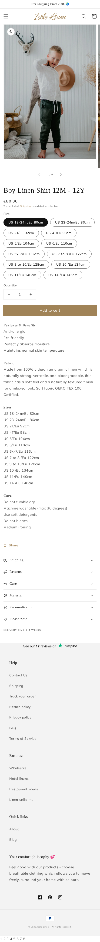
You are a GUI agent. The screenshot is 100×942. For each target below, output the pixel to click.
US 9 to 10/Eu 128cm (26, 264)
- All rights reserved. (60, 927)
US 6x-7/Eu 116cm (24, 254)
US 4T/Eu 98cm (59, 233)
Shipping (25, 206)
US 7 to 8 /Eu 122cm (69, 254)
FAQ (12, 728)
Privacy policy (20, 717)
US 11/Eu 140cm (22, 275)
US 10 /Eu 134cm (70, 264)
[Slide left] (39, 174)
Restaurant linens (23, 789)
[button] (6, 16)
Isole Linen (43, 927)
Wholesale (18, 768)
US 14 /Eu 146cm (62, 275)
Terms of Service (23, 738)
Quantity (10, 285)
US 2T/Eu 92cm (21, 233)
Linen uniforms (21, 800)
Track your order (22, 696)
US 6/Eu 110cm (59, 243)
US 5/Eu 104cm (21, 243)
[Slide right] (61, 174)
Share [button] (13, 545)
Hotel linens (19, 778)
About (14, 829)
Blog (13, 839)
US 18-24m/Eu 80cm (25, 222)
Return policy (20, 707)
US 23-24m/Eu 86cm (72, 222)
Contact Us (18, 675)
